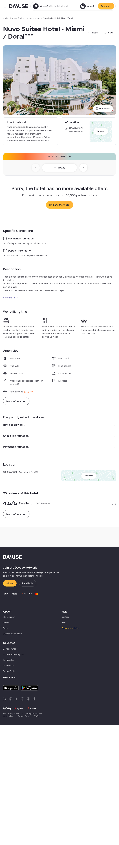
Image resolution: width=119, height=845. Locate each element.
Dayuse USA (8, 660)
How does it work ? (14, 425)
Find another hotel (59, 204)
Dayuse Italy (8, 665)
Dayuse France (9, 649)
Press (5, 628)
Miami (29, 18)
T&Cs (36, 716)
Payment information (16, 447)
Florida (21, 18)
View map (101, 131)
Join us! (9, 583)
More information (16, 401)
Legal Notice (8, 716)
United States (9, 18)
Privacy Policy (23, 716)
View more (9, 297)
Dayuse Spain (9, 671)
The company (9, 617)
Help (64, 622)
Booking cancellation (70, 628)
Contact (65, 617)
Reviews (6, 622)
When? (61, 167)
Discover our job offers (12, 633)
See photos (104, 108)
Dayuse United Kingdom (13, 654)
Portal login (27, 583)
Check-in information (16, 436)
